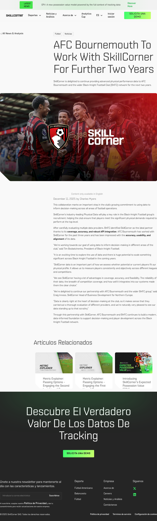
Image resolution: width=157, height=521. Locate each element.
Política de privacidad (99, 514)
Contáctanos (110, 505)
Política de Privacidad (35, 503)
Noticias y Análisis (51, 15)
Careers (108, 493)
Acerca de (109, 488)
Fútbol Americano (84, 488)
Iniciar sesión (111, 15)
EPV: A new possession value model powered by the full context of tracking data (81, 5)
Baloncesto (80, 493)
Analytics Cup (86, 15)
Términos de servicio (122, 514)
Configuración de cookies (146, 514)
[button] (35, 15)
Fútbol (78, 499)
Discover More (132, 5)
